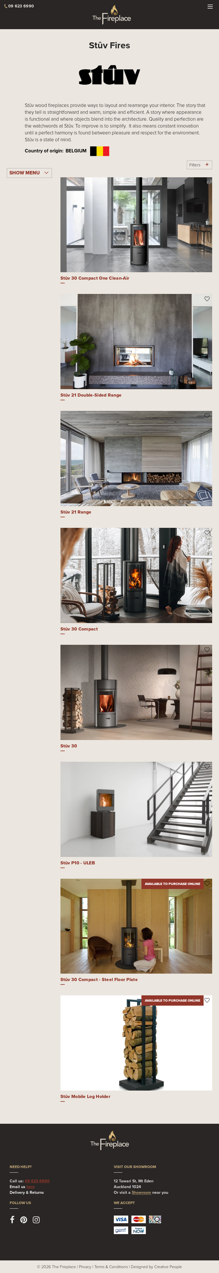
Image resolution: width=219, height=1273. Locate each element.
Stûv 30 (68, 746)
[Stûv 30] (136, 692)
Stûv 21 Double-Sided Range (91, 395)
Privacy (85, 1266)
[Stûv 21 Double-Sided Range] (136, 341)
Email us (22, 1187)
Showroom (141, 1193)
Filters (194, 165)
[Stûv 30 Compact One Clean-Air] (136, 224)
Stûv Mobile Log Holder (85, 1096)
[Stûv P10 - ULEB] (136, 809)
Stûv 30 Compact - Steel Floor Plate (99, 979)
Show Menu (24, 172)
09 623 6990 (37, 1181)
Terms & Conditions (111, 1266)
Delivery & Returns (27, 1193)
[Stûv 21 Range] (136, 458)
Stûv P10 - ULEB (77, 863)
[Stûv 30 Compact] (136, 575)
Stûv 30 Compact (79, 629)
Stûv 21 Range (76, 512)
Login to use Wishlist (207, 182)
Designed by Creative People (156, 1266)
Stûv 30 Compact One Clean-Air (94, 278)
